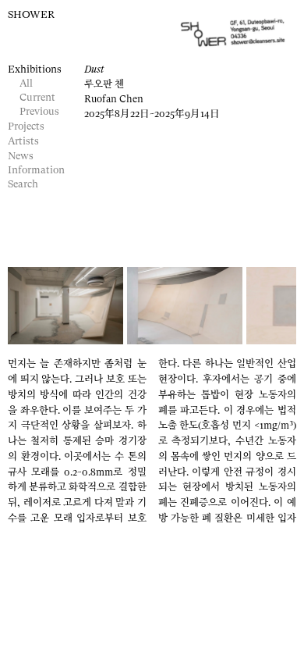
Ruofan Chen (113, 99)
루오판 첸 (104, 85)
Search (23, 185)
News (21, 156)
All (26, 84)
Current (37, 98)
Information (36, 171)
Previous (39, 112)
